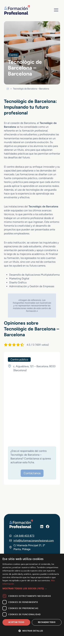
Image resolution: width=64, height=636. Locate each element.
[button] (32, 588)
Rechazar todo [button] (46, 622)
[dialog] (32, 595)
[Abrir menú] (56, 9)
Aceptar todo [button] (16, 622)
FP (8, 88)
